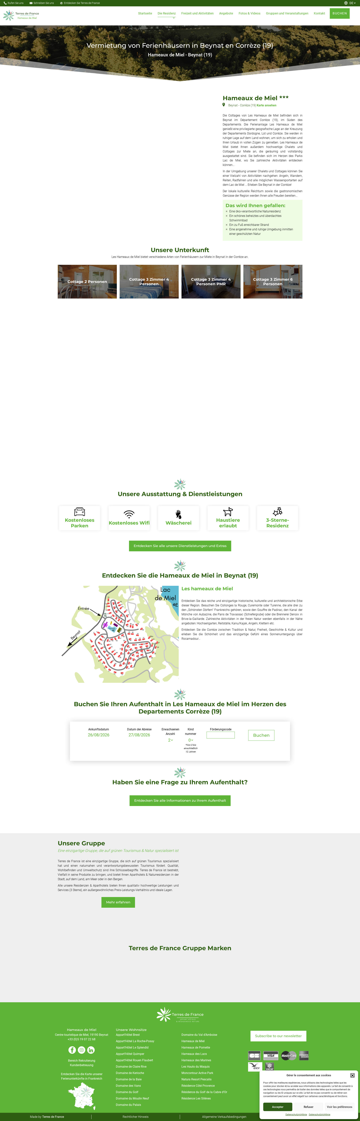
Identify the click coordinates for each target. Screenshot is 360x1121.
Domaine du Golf (127, 1092)
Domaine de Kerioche (130, 1073)
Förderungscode (220, 729)
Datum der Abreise (139, 729)
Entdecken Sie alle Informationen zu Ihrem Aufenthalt (180, 801)
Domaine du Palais (128, 1105)
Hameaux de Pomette (196, 1047)
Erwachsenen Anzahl (170, 732)
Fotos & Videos (249, 13)
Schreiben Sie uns (44, 2)
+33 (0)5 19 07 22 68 (81, 1039)
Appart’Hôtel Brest (128, 1035)
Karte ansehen (266, 105)
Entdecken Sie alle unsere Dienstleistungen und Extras (180, 546)
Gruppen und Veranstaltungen (287, 13)
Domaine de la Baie (129, 1079)
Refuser (308, 1107)
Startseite (145, 13)
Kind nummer (190, 732)
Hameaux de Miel (193, 1041)
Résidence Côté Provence (198, 1085)
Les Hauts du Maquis (196, 1066)
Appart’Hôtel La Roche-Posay (135, 1041)
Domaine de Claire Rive (131, 1066)
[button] (352, 1075)
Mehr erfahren (118, 902)
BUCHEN (340, 13)
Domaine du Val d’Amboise (199, 1035)
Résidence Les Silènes (196, 1098)
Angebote (226, 13)
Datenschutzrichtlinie (296, 1114)
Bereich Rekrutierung (81, 1060)
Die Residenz (167, 13)
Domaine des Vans (128, 1085)
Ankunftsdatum (98, 729)
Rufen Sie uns (15, 2)
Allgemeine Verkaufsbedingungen (224, 1117)
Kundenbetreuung (81, 1065)
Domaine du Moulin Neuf (132, 1098)
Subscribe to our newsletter (278, 1036)
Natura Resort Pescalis (197, 1079)
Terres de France (53, 1117)
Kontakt (319, 13)
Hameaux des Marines (196, 1060)
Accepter (277, 1107)
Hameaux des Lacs (194, 1054)
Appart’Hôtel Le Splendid (132, 1047)
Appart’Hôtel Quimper (130, 1054)
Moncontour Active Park (197, 1073)
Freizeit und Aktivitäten (197, 13)
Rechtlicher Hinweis (135, 1117)
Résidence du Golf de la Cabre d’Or (204, 1092)
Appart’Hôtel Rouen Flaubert (134, 1060)
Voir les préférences (339, 1107)
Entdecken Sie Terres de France (82, 2)
